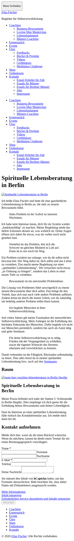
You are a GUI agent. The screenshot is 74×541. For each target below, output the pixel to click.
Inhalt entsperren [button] (11, 495)
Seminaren (50, 361)
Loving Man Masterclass (31, 32)
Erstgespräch (16, 42)
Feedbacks (23, 52)
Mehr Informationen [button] (14, 491)
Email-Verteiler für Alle (31, 80)
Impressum (23, 93)
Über (12, 49)
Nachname (43, 456)
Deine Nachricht (11, 472)
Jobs (19, 90)
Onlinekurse (16, 73)
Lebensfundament (27, 35)
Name (6, 448)
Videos (21, 59)
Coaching (15, 25)
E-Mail (7, 460)
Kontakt (14, 76)
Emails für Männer (28, 83)
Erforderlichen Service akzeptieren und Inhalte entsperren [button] (36, 498)
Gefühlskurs (24, 63)
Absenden (8, 502)
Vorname (42, 452)
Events (13, 45)
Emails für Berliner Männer (33, 86)
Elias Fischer (9, 12)
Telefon (6, 464)
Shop (12, 69)
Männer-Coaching (28, 39)
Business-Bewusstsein (30, 28)
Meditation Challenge (30, 66)
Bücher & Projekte (28, 56)
